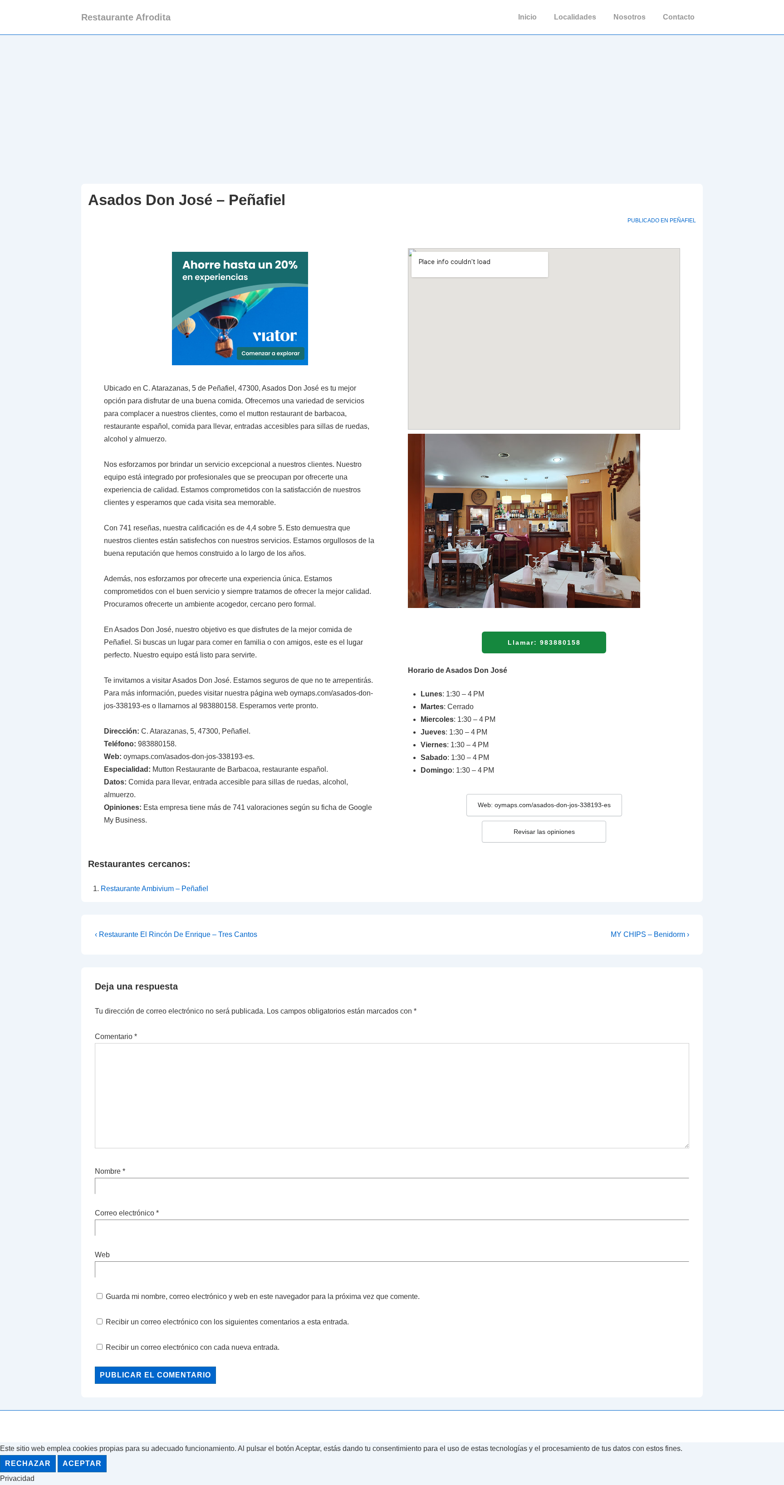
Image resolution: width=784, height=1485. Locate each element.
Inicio (527, 17)
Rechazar (28, 1463)
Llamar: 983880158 (544, 642)
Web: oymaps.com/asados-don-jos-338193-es (544, 805)
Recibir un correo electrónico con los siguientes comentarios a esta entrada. (227, 1322)
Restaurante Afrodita (126, 17)
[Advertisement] (392, 103)
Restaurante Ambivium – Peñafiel (154, 888)
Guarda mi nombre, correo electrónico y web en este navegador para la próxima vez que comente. (263, 1296)
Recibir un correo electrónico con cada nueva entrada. (192, 1347)
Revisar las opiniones (544, 831)
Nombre (108, 1171)
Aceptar (82, 1463)
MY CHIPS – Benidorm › (650, 934)
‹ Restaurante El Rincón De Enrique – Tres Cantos (176, 934)
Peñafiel (683, 220)
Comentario (116, 1036)
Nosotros (629, 17)
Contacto (679, 17)
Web (102, 1255)
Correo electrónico (124, 1213)
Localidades (575, 17)
